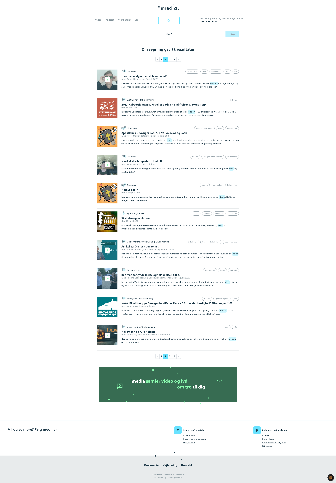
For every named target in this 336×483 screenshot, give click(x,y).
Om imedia (151, 465)
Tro (235, 72)
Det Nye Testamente (204, 128)
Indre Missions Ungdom (194, 439)
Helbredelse (232, 128)
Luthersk (193, 242)
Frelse (234, 100)
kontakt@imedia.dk (175, 478)
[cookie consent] (331, 478)
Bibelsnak (132, 128)
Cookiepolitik (158, 478)
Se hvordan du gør (209, 21)
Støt (137, 19)
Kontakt (186, 465)
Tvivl (227, 72)
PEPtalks (131, 71)
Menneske (215, 72)
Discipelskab (192, 72)
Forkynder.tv (189, 442)
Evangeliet (217, 185)
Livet (204, 72)
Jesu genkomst (231, 242)
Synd (220, 128)
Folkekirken (214, 242)
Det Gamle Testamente (213, 157)
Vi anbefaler (124, 19)
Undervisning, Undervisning (141, 327)
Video (98, 19)
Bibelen (195, 157)
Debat (196, 213)
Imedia (265, 435)
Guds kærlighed (222, 299)
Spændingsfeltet (135, 213)
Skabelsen (233, 213)
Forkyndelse (133, 270)
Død (226, 327)
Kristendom (232, 157)
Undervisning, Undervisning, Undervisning (148, 242)
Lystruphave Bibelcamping (141, 100)
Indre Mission (189, 435)
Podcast (109, 19)
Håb (235, 299)
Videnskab (219, 213)
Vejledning (170, 465)
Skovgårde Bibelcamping (140, 298)
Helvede (233, 270)
